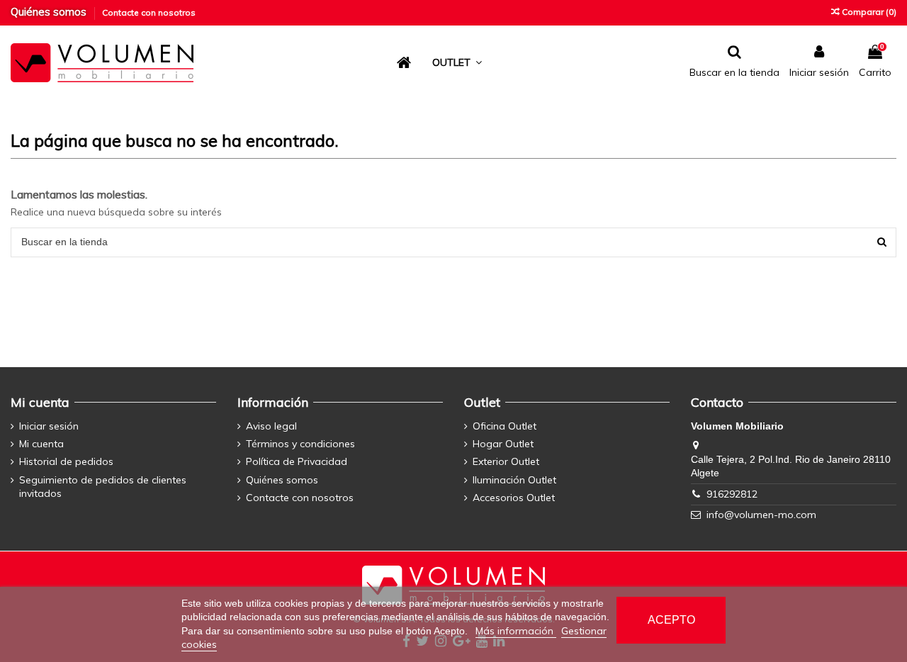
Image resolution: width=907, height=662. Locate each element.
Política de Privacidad (296, 461)
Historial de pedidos (66, 461)
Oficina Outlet (504, 426)
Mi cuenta (41, 443)
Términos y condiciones (300, 443)
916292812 (731, 494)
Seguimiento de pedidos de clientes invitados (102, 486)
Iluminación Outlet (514, 479)
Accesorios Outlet (514, 497)
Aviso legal (271, 426)
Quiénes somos (50, 11)
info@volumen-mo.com (761, 514)
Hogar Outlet (503, 443)
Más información (515, 630)
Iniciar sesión (49, 426)
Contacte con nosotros (149, 12)
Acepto (671, 620)
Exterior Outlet (506, 461)
